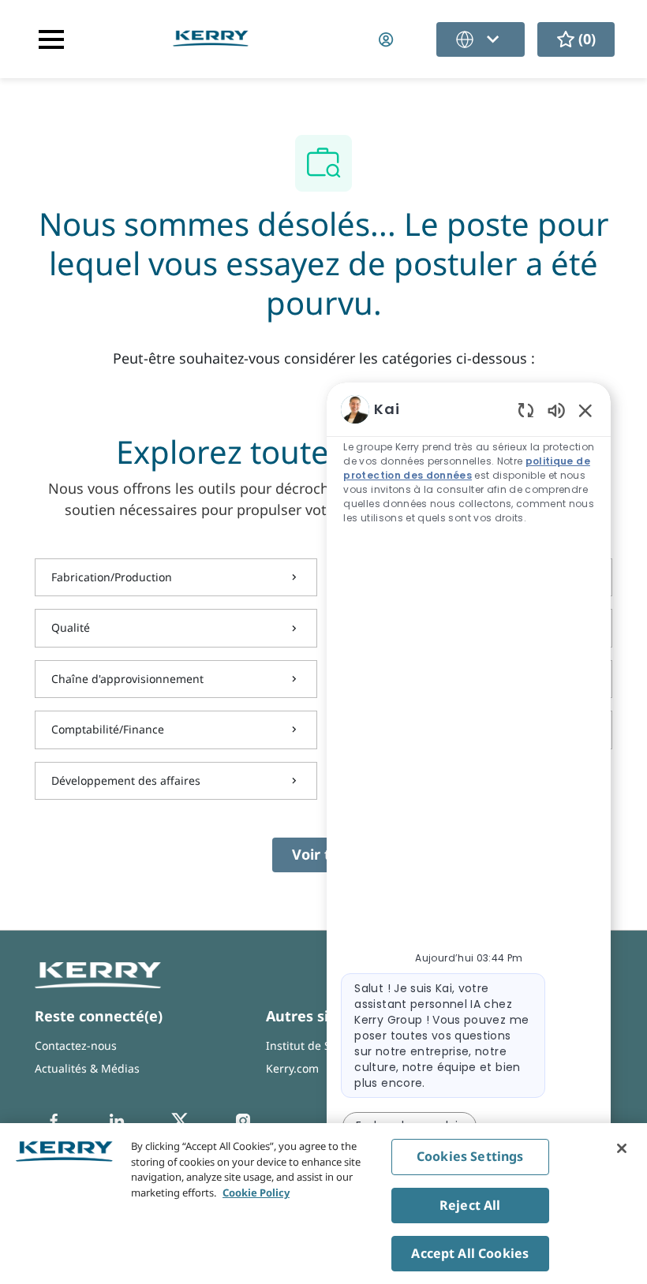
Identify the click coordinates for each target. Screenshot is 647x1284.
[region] (469, 792)
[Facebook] (54, 1121)
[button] (387, 39)
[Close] (621, 1148)
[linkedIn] (117, 1121)
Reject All (470, 1205)
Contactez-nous (76, 1045)
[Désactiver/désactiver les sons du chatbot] (556, 409)
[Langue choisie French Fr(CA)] (480, 39)
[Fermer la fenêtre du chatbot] (585, 410)
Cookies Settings (470, 1156)
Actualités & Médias (87, 1068)
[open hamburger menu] (51, 39)
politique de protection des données (466, 468)
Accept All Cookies (470, 1253)
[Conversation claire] (525, 409)
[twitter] (180, 1121)
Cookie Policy (256, 1192)
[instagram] (243, 1121)
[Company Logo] (210, 37)
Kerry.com (292, 1068)
